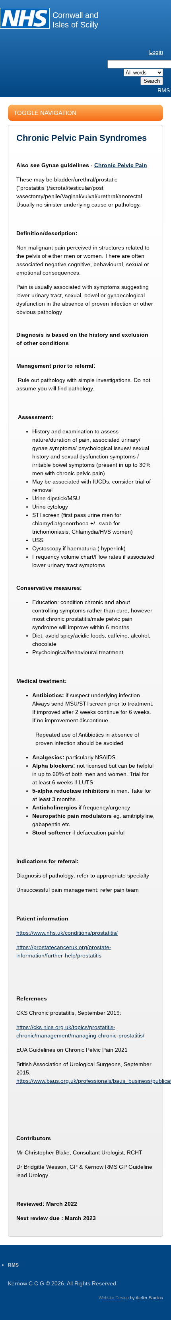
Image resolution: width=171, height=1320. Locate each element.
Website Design (114, 1297)
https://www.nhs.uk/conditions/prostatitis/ (67, 933)
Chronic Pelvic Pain (120, 165)
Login (156, 52)
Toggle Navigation (45, 112)
